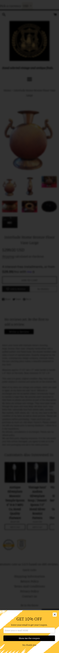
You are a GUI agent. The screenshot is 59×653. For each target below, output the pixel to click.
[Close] (55, 615)
